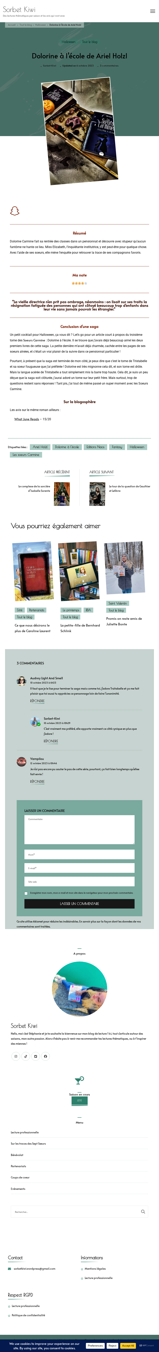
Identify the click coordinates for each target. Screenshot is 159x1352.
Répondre (37, 701)
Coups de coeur (20, 1177)
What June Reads (26, 419)
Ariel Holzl (40, 447)
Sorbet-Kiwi (49, 65)
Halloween (68, 41)
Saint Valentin (118, 603)
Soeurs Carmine (34, 340)
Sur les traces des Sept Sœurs (28, 1143)
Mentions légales (95, 1268)
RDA (88, 610)
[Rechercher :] (74, 1211)
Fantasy (117, 447)
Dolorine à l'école (67, 447)
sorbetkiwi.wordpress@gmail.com (34, 1268)
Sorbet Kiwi (19, 9)
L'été (19, 610)
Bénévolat (17, 1155)
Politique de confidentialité (28, 1315)
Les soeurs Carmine (26, 455)
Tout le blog (89, 41)
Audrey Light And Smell (46, 678)
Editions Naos (95, 447)
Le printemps (71, 610)
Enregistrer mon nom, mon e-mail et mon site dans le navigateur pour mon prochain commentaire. (81, 892)
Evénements (18, 1189)
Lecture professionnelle (25, 1132)
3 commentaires (109, 65)
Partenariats (36, 610)
